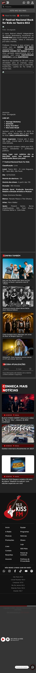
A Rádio (8, 532)
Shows (22, 540)
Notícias (23, 536)
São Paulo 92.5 (15, 640)
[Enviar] (30, 369)
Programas (24, 532)
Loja (22, 544)
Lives (7, 546)
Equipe (23, 527)
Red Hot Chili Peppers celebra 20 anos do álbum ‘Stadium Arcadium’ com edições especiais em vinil (17, 481)
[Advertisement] (18, 232)
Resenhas (9, 555)
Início (7, 527)
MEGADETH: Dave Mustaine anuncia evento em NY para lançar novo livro (17, 358)
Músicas (8, 536)
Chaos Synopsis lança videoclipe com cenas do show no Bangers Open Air (17, 335)
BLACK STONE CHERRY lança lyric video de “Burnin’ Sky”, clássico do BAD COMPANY (18, 420)
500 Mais (24, 549)
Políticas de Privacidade (25, 560)
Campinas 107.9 (18, 582)
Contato (8, 551)
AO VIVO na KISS (17, 639)
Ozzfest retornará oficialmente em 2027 (18, 449)
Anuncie (8, 559)
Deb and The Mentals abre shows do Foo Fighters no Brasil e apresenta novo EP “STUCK (16, 282)
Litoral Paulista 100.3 (18, 579)
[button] (32, 667)
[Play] (3, 639)
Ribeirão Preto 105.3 (18, 588)
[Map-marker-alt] (8, 639)
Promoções (9, 540)
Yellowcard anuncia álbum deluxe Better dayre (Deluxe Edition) (16, 309)
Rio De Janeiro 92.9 (18, 585)
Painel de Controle (24, 554)
